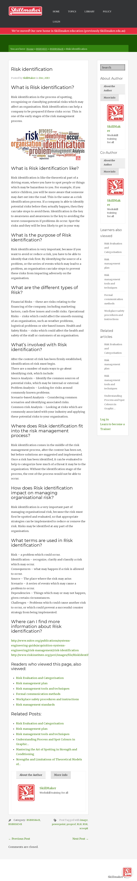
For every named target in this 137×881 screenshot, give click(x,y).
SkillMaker (29, 77)
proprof (71, 824)
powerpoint (58, 824)
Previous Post (19, 838)
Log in (104, 419)
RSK (85, 824)
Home (56, 11)
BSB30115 (41, 48)
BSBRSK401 (56, 48)
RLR (79, 824)
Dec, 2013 (44, 77)
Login (56, 21)
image (84, 820)
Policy (107, 11)
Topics (72, 11)
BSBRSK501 (15, 824)
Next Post (81, 838)
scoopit (84, 828)
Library (90, 11)
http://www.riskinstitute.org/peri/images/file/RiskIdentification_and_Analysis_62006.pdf (71, 655)
